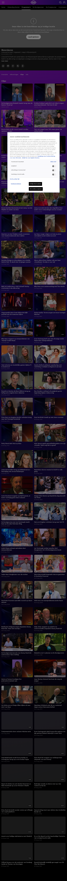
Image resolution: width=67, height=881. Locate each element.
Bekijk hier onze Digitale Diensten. (31, 157)
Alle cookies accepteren (36, 188)
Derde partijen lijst (14, 179)
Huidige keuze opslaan (35, 183)
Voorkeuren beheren (16, 183)
